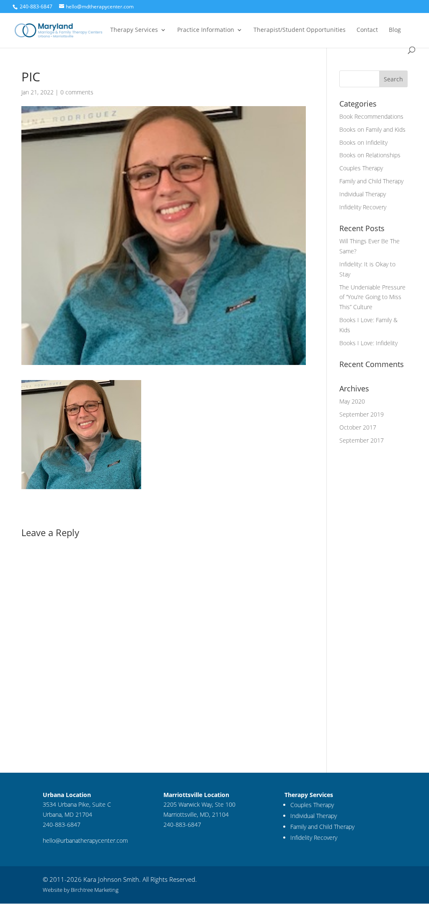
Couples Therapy (361, 168)
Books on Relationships (370, 155)
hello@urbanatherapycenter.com (85, 840)
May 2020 (352, 401)
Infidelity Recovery (362, 207)
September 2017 (361, 440)
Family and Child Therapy (371, 181)
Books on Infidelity (363, 142)
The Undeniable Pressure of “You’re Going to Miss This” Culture (372, 297)
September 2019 (361, 414)
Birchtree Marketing (95, 890)
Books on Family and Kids (372, 129)
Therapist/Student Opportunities (299, 30)
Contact (367, 30)
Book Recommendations (371, 116)
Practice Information (205, 30)
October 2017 (357, 427)
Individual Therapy (362, 194)
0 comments (76, 92)
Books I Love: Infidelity (368, 343)
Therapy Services (134, 30)
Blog (395, 30)
